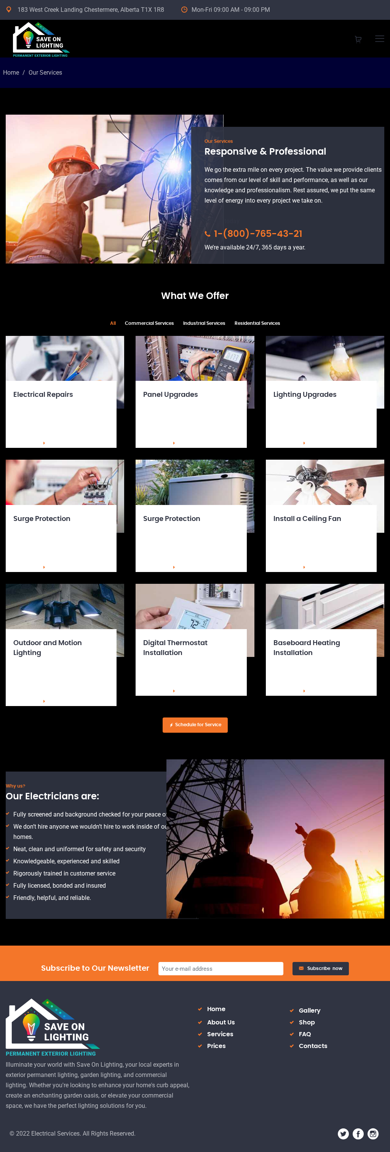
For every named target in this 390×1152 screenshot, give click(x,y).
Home (11, 72)
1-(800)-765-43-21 (257, 234)
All (113, 323)
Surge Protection (41, 519)
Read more (26, 443)
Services (220, 1034)
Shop (307, 1022)
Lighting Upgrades (305, 394)
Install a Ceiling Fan (307, 519)
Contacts (313, 1046)
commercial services (149, 323)
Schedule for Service (198, 724)
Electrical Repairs (43, 394)
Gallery (310, 1011)
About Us (221, 1022)
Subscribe (324, 968)
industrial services (204, 323)
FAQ (305, 1034)
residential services (257, 323)
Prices (216, 1046)
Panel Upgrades (170, 394)
